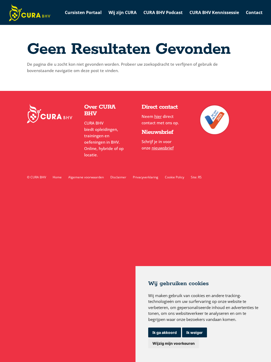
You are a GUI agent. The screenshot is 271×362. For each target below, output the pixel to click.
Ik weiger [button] (194, 332)
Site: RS (196, 177)
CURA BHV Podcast (163, 13)
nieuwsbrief (163, 148)
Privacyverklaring (145, 177)
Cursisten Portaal (83, 13)
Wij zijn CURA (123, 13)
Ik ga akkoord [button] (164, 332)
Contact (254, 13)
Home (57, 177)
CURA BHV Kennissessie (214, 13)
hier (158, 116)
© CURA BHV (36, 177)
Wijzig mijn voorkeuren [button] (173, 343)
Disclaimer (118, 177)
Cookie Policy (174, 177)
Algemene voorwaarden (86, 177)
